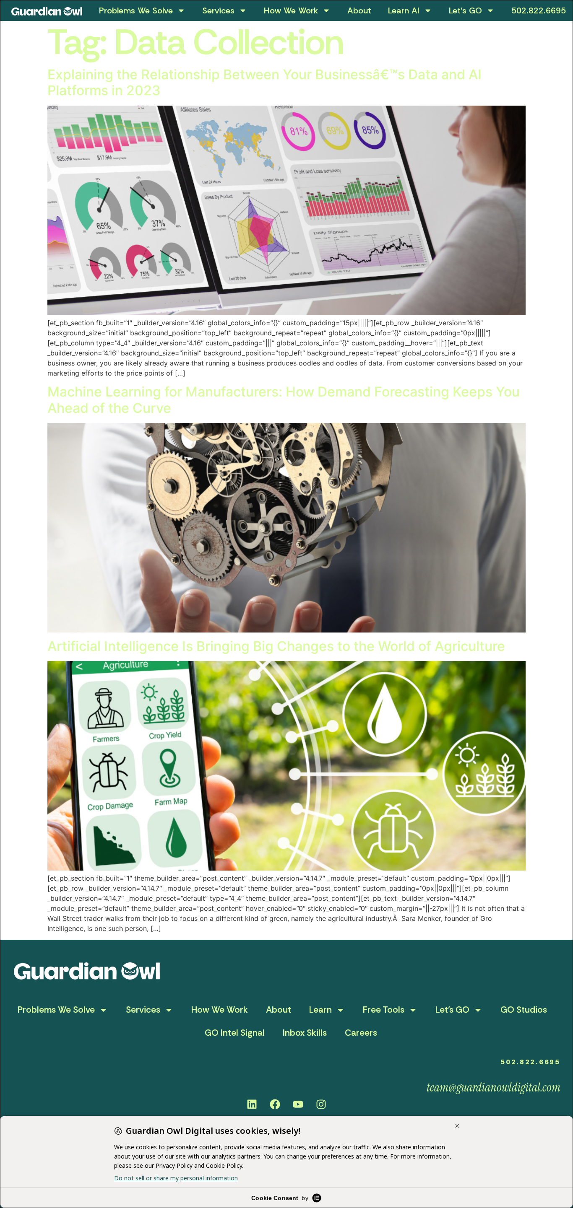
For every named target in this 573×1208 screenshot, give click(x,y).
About (359, 10)
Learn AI (403, 10)
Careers (361, 1033)
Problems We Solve (136, 10)
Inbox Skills (305, 1033)
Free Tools (383, 1010)
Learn (320, 1010)
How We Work (291, 10)
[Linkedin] (252, 1104)
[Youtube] (298, 1104)
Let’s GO (465, 10)
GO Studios (523, 1010)
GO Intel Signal (235, 1033)
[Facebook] (275, 1104)
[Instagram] (321, 1104)
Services (218, 10)
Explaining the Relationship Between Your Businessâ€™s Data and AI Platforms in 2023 (264, 82)
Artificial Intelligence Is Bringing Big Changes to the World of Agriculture (276, 646)
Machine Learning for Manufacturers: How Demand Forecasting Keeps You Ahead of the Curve (283, 400)
